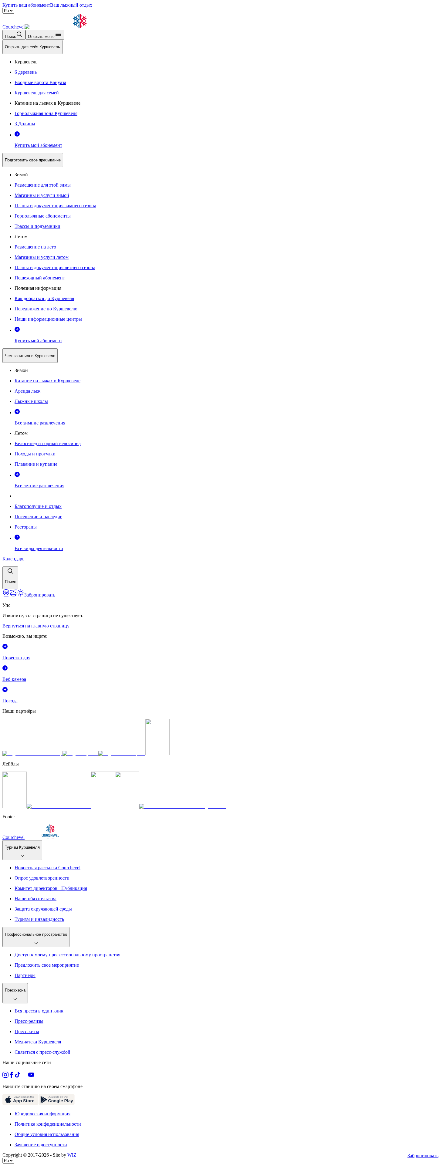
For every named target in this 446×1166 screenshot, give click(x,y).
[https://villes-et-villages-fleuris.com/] (182, 806)
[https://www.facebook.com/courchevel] (11, 1076)
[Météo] (20, 594)
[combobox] (223, 314)
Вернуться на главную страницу (35, 625)
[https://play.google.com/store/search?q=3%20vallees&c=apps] (57, 1103)
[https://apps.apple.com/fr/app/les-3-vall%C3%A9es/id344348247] (20, 1103)
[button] (10, 577)
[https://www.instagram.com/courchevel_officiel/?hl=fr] (5, 1076)
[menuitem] (32, 47)
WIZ (71, 1155)
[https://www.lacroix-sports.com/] (121, 753)
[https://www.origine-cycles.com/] (157, 753)
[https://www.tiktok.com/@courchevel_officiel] (18, 1076)
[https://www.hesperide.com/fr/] (80, 753)
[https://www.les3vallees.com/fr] (127, 806)
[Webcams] (6, 594)
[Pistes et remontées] (13, 594)
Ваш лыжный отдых (71, 5)
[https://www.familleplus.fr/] (59, 806)
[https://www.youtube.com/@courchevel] (31, 1076)
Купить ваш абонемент (26, 5)
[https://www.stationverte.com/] (103, 806)
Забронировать (422, 1155)
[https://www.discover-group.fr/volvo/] (32, 753)
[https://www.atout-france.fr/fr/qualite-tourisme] (14, 806)
